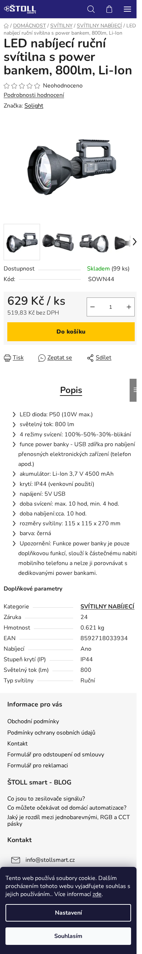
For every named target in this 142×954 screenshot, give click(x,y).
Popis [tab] (71, 390)
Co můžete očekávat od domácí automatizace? (66, 808)
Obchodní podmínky (33, 721)
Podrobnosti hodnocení (34, 95)
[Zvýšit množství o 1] (128, 307)
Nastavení (68, 913)
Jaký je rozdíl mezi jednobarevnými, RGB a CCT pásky (68, 820)
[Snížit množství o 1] (92, 307)
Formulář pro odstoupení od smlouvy (55, 755)
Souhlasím (68, 936)
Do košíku (71, 332)
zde (97, 894)
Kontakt (17, 744)
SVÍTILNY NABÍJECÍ (107, 607)
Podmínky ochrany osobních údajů (51, 733)
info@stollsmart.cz (50, 860)
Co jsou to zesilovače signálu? (46, 799)
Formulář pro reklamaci (37, 766)
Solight (33, 106)
